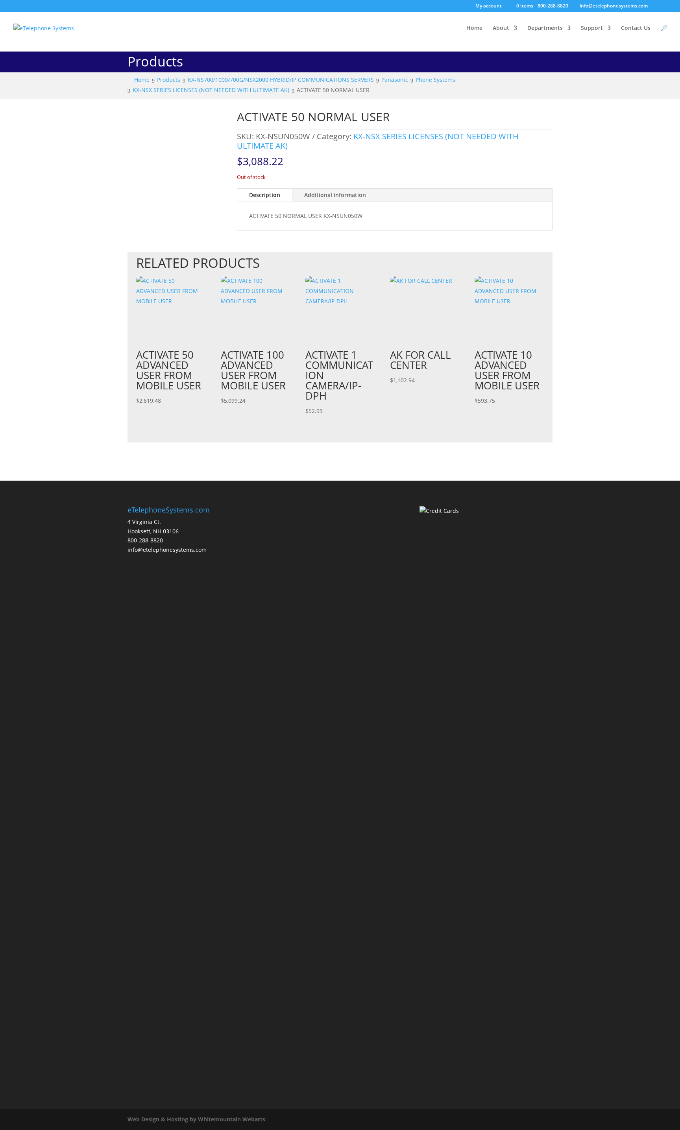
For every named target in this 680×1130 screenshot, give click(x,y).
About (501, 28)
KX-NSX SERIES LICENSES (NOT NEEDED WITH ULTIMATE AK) (378, 141)
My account (488, 6)
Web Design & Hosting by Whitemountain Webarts (196, 1119)
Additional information (335, 195)
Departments (545, 28)
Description (264, 195)
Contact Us (635, 28)
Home (474, 28)
